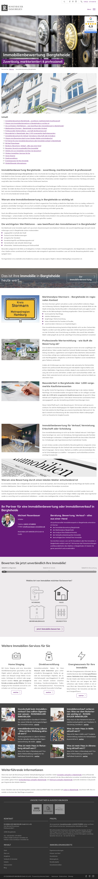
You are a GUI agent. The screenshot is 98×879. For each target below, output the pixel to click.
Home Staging (10, 156)
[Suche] (64, 1)
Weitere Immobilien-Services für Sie (17, 153)
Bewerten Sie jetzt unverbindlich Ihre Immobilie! (21, 148)
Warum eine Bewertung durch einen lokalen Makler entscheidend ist (29, 138)
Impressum (55, 876)
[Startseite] (12, 7)
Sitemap (11, 69)
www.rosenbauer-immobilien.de (19, 839)
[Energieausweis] (81, 660)
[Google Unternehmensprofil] (73, 1)
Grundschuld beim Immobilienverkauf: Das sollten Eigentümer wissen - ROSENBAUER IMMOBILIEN (32, 713)
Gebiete (6, 862)
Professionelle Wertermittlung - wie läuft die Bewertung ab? (26, 131)
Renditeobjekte (54, 862)
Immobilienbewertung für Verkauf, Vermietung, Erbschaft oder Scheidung (30, 136)
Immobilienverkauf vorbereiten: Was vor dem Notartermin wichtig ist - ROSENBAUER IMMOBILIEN (81, 713)
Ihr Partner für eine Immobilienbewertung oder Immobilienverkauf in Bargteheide (33, 141)
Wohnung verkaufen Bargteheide (61, 780)
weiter (36, 724)
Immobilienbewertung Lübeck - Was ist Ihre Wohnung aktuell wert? (32, 731)
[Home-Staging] (16, 660)
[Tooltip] (96, 32)
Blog (5, 868)
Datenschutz (63, 876)
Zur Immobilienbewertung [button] (81, 278)
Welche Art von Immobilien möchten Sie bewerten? (23, 151)
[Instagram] (76, 1)
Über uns (6, 853)
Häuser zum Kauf (55, 853)
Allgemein (9, 568)
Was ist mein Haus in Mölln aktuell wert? (80, 729)
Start (5, 850)
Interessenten (8, 865)
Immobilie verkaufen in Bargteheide (69, 775)
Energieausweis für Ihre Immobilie (16, 161)
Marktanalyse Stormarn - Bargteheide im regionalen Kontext (26, 128)
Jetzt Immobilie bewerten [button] (48, 629)
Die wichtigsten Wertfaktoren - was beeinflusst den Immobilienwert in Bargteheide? (34, 126)
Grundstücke (54, 856)
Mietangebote (54, 859)
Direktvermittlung (11, 158)
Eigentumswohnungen (56, 850)
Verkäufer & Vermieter (10, 859)
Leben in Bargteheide (70, 790)
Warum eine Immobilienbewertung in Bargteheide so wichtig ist (27, 123)
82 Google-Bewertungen (91, 30)
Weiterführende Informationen (15, 163)
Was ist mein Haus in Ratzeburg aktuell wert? (32, 746)
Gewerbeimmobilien (56, 865)
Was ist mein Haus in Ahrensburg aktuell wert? (81, 746)
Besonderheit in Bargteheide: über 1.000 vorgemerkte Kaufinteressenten (30, 133)
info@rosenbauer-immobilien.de (18, 838)
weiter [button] (15, 692)
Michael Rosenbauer (12, 143)
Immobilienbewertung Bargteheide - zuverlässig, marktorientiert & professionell (32, 121)
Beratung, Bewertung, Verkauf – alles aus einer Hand (23, 146)
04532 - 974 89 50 (90, 2)
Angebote (7, 856)
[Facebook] (70, 1)
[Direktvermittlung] (49, 660)
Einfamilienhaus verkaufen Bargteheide (32, 780)
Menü (89, 9)
